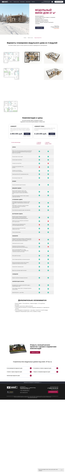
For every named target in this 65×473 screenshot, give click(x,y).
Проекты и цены (16, 1)
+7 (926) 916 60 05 (56, 28)
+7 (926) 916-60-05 (52, 388)
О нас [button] (11, 1)
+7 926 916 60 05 (46, 1)
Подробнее (40, 470)
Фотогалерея (22, 1)
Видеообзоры (28, 1)
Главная (25, 37)
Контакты (33, 1)
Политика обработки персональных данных (32, 397)
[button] (58, 2)
